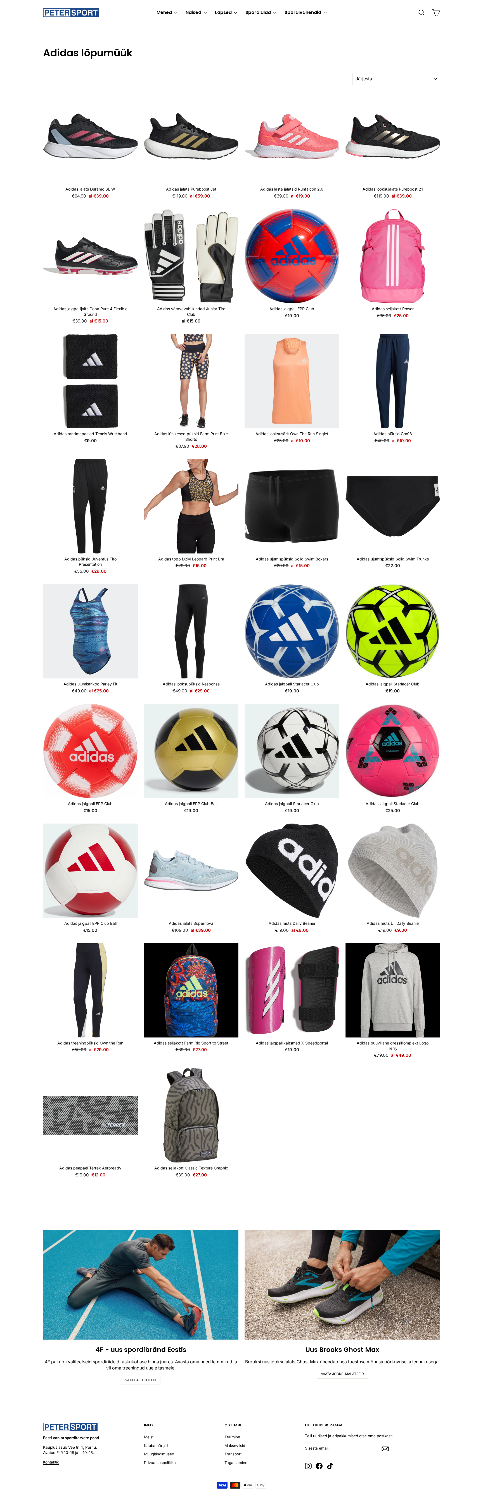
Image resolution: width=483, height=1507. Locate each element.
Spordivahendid (303, 12)
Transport (233, 1454)
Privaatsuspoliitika (160, 1462)
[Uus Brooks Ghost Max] (342, 1285)
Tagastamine (235, 1462)
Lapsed (224, 12)
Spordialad (258, 12)
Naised (194, 12)
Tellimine (232, 1437)
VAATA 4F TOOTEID (140, 1380)
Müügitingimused (159, 1454)
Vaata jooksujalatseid (342, 1374)
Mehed (165, 12)
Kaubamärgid (156, 1445)
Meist (148, 1437)
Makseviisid (234, 1445)
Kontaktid (51, 1462)
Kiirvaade (90, 177)
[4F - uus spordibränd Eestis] (140, 1285)
